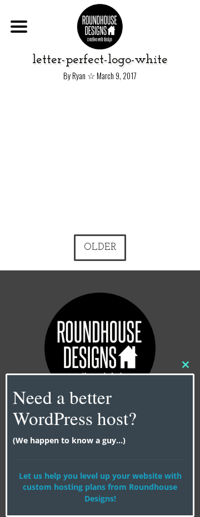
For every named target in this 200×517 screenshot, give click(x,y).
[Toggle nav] (19, 27)
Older (100, 247)
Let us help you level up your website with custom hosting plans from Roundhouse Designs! (100, 487)
